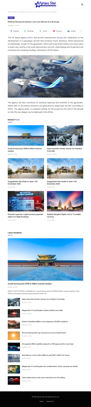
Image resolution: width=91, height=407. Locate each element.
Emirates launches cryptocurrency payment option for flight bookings (25, 215)
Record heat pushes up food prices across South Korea (44, 333)
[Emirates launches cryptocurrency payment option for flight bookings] (26, 201)
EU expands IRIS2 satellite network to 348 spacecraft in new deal (47, 344)
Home (10, 12)
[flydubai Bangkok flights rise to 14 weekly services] (65, 201)
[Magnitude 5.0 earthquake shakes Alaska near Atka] (14, 313)
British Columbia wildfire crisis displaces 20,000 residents (45, 322)
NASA (30, 37)
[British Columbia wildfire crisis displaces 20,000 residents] (14, 324)
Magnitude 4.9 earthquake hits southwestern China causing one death (50, 366)
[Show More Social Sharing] (81, 31)
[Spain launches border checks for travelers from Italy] (65, 135)
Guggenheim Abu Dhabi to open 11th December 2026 (23, 182)
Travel (11, 17)
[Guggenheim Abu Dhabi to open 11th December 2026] (26, 168)
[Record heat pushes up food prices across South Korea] (14, 335)
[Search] (82, 4)
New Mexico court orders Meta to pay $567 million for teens (45, 355)
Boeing (60, 37)
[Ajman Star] (45, 4)
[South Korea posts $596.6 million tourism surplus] (26, 135)
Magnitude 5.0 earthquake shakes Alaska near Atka (42, 310)
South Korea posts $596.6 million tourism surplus (25, 150)
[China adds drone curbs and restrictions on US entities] (14, 380)
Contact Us (50, 401)
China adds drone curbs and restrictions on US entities (43, 378)
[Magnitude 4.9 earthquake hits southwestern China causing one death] (14, 369)
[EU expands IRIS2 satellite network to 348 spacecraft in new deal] (14, 347)
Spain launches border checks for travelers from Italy (64, 150)
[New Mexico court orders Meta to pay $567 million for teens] (14, 358)
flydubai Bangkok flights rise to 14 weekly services (64, 215)
